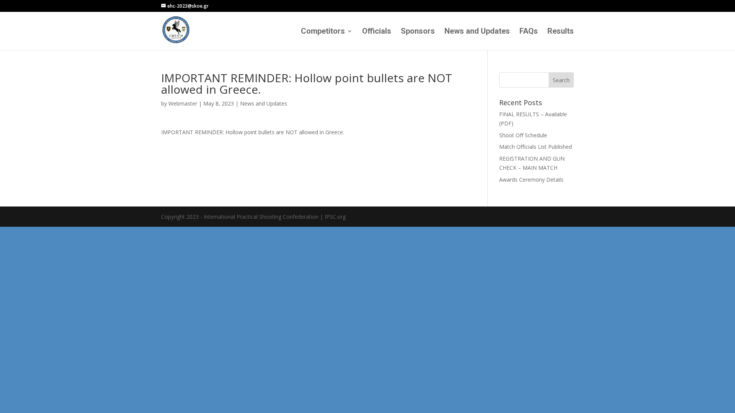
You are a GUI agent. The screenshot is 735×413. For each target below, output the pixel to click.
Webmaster (182, 103)
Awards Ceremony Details (531, 179)
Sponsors (418, 32)
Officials (376, 32)
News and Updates (477, 32)
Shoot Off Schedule (523, 135)
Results (560, 32)
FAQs (528, 32)
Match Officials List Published (535, 146)
